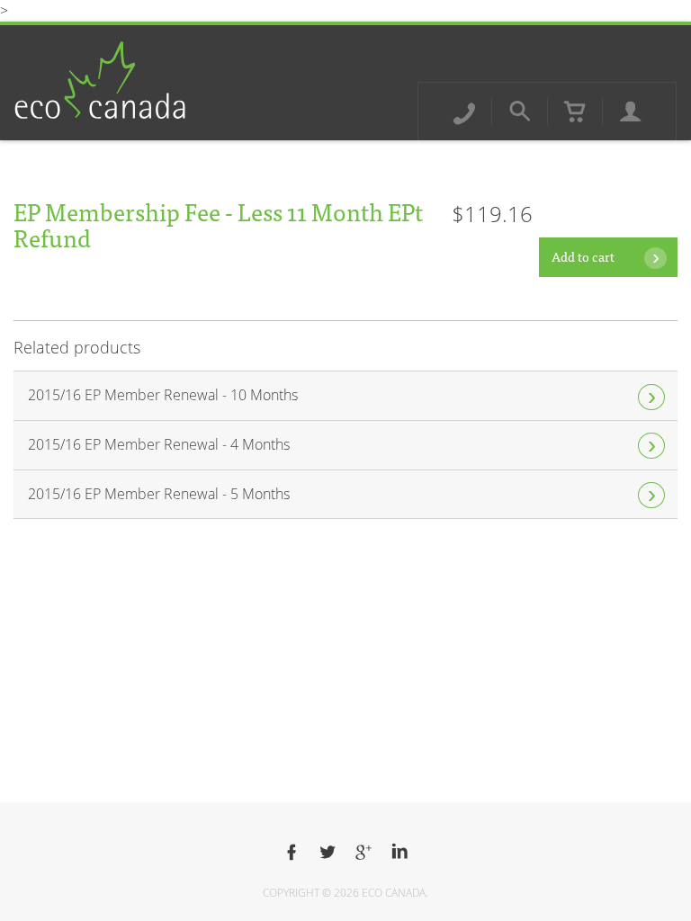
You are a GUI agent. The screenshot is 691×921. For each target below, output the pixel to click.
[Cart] (575, 111)
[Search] (520, 111)
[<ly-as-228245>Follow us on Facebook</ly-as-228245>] (291, 852)
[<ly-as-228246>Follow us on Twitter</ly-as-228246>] (327, 852)
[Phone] (464, 111)
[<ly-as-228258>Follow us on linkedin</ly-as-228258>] (399, 852)
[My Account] (630, 111)
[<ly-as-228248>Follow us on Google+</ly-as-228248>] (363, 852)
